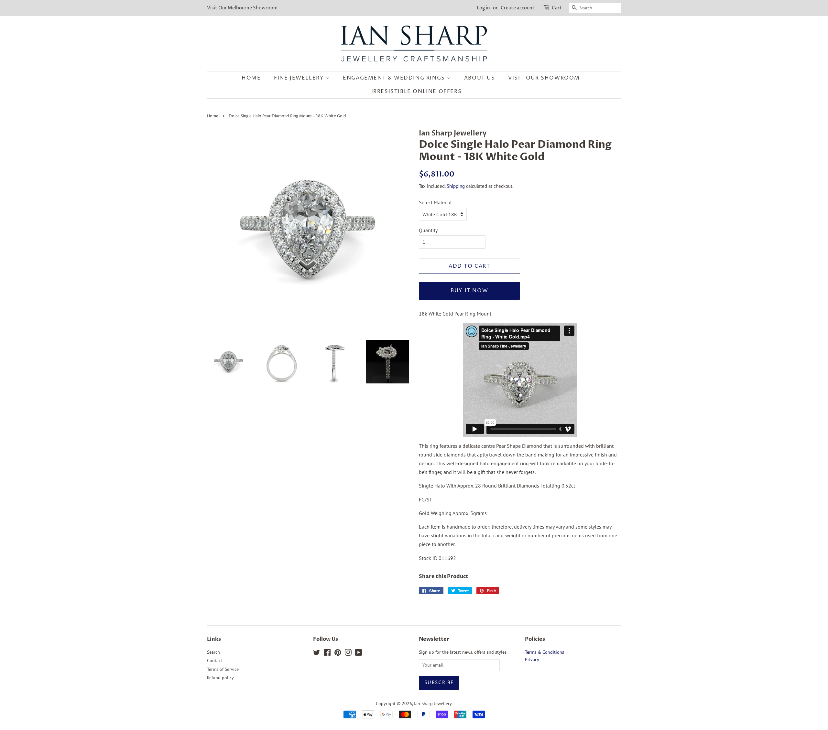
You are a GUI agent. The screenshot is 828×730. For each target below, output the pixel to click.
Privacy (532, 659)
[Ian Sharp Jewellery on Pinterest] (337, 654)
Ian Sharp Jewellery (433, 703)
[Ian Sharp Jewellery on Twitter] (316, 654)
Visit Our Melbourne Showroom (242, 8)
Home (251, 77)
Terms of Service (223, 669)
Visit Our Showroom (544, 77)
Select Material (435, 202)
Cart (557, 8)
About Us (479, 77)
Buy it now (469, 290)
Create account (518, 8)
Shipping (456, 186)
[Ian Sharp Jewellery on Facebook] (327, 654)
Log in (483, 8)
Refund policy (220, 678)
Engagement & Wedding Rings (395, 77)
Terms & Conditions (544, 652)
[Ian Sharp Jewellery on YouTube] (358, 654)
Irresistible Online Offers (416, 91)
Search (213, 652)
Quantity (428, 230)
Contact (214, 660)
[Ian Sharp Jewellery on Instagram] (348, 654)
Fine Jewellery (300, 77)
